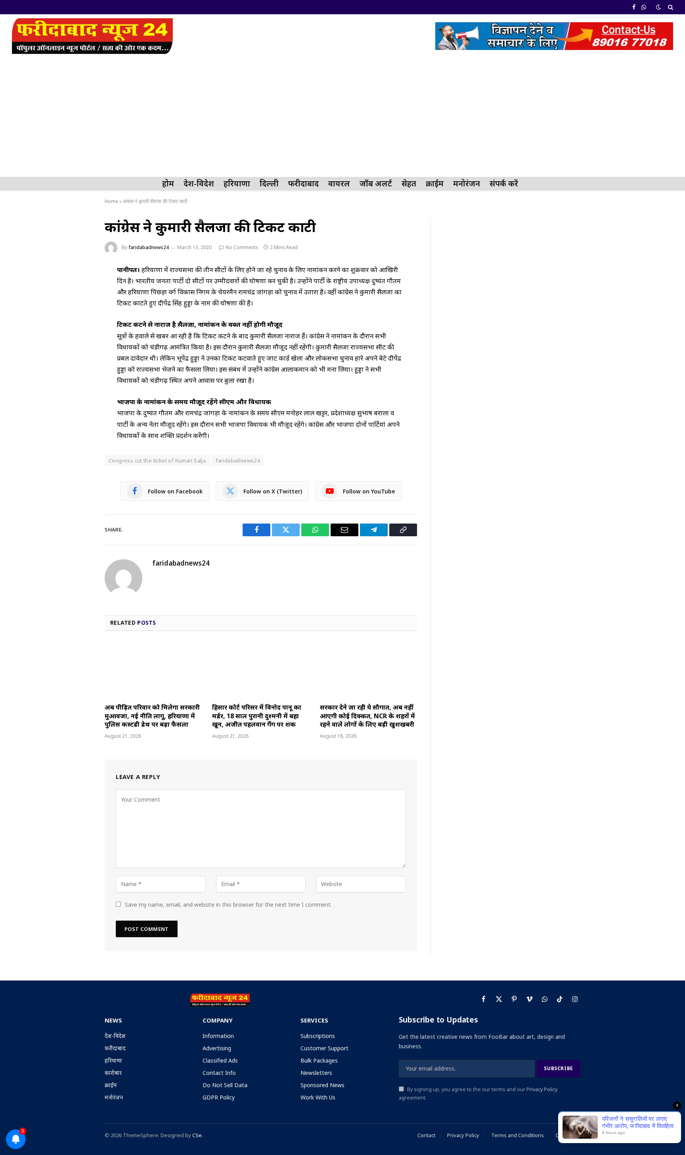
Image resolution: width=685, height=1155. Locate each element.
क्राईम (435, 183)
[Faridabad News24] (92, 36)
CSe (197, 1135)
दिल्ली (269, 183)
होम (168, 183)
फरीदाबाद (303, 183)
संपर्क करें (504, 183)
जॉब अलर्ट (376, 183)
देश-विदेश (199, 183)
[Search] (669, 7)
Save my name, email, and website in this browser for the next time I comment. (228, 904)
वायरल (339, 183)
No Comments (242, 247)
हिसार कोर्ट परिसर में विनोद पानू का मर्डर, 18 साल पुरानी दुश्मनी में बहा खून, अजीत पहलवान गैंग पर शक (256, 716)
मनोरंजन (466, 183)
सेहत (409, 183)
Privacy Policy (541, 1089)
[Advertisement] (342, 117)
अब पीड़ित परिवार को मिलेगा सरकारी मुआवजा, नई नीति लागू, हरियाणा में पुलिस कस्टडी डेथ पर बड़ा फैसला (152, 716)
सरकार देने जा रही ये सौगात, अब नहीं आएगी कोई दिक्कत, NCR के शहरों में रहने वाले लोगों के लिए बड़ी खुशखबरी (367, 716)
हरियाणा (237, 183)
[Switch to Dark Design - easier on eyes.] (658, 7)
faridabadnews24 (148, 247)
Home (111, 201)
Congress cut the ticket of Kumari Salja (157, 460)
